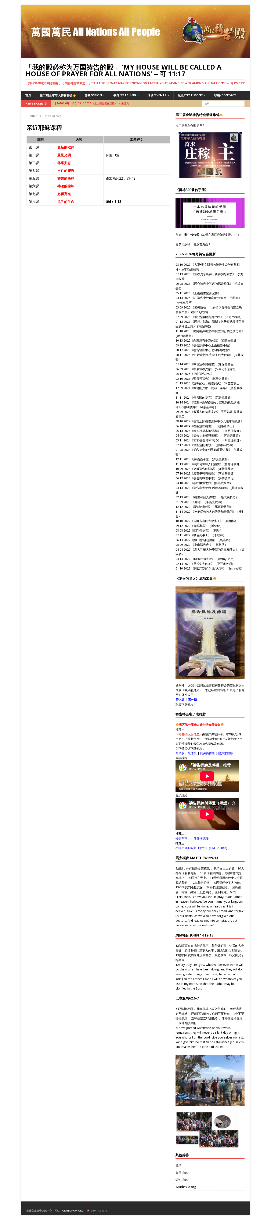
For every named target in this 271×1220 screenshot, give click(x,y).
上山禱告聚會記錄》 (207, 293)
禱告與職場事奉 (203, 478)
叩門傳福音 (200, 530)
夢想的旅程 (201, 507)
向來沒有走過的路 (205, 340)
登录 (178, 1165)
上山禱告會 (201, 545)
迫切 (197, 502)
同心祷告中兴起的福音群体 (212, 284)
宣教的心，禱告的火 (206, 383)
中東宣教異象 (202, 369)
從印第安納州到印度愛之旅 (211, 450)
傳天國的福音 (202, 397)
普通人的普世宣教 (205, 412)
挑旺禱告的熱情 (203, 540)
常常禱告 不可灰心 (205, 440)
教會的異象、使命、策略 (209, 388)
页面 (205, 244)
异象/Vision (93, 95)
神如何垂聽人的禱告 (206, 464)
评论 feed (182, 1180)
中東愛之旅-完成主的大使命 (211, 355)
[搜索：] (223, 103)
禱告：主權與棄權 (205, 435)
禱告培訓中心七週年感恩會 (211, 350)
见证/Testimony (190, 95)
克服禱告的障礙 (203, 469)
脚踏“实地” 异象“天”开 (208, 568)
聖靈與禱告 (200, 379)
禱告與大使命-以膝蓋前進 (210, 488)
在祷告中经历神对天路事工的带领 (216, 298)
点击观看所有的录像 (189, 125)
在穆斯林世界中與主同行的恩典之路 (218, 331)
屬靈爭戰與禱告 (203, 473)
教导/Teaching (124, 95)
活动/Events (157, 95)
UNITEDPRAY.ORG (73, 1210)
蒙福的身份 (200, 459)
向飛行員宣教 (203, 559)
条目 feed (182, 1173)
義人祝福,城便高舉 (205, 431)
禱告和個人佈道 (204, 497)
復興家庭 (199, 526)
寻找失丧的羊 (202, 564)
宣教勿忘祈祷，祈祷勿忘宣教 (213, 274)
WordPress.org (186, 1187)
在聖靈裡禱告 (202, 426)
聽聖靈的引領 (202, 445)
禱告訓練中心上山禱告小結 (211, 345)
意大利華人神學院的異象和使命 (215, 549)
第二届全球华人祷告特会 (56, 95)
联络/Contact (225, 95)
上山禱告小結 (202, 374)
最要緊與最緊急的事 (207, 317)
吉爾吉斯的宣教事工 (206, 521)
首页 (28, 95)
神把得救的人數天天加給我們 (213, 511)
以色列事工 (200, 535)
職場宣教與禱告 (203, 364)
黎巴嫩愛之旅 (202, 483)
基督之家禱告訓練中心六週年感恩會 (217, 421)
